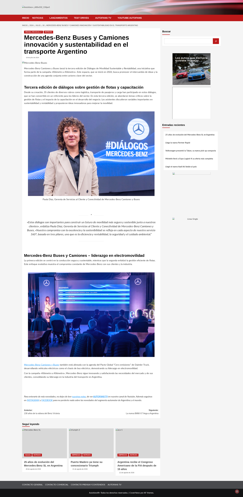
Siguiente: (142, 412)
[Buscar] (216, 41)
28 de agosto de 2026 (33, 469)
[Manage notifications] (237, 491)
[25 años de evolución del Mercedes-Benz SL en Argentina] (44, 443)
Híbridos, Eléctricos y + (33, 32)
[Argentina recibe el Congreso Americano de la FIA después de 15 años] (138, 443)
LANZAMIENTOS (58, 18)
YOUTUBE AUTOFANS (130, 18)
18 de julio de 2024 (32, 57)
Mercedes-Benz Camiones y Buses (41, 365)
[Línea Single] (191, 233)
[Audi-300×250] (191, 69)
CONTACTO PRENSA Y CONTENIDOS (88, 485)
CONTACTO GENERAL (32, 485)
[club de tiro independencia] (191, 191)
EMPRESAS (76, 455)
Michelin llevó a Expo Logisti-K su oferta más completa (189, 159)
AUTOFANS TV (103, 18)
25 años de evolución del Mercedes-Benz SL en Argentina (190, 135)
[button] (219, 18)
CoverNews (135, 493)
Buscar (166, 31)
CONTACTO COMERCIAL (56, 485)
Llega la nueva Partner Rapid (177, 143)
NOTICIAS (37, 18)
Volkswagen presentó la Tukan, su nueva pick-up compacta (190, 151)
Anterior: (42, 412)
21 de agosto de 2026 (80, 469)
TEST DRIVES (81, 18)
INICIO (25, 18)
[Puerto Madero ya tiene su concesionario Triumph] (91, 443)
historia (28, 455)
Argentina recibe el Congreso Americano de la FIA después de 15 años (136, 466)
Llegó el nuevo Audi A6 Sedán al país (181, 167)
